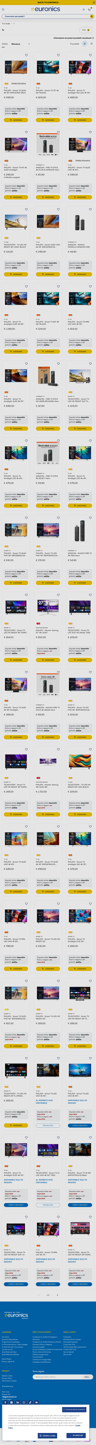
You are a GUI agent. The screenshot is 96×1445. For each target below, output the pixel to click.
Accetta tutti (78, 1435)
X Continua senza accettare (74, 1410)
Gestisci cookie (49, 1436)
